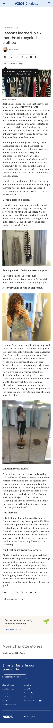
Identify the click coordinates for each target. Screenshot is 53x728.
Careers (5, 693)
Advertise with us (8, 689)
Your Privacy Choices (31, 701)
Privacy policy (29, 693)
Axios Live (27, 685)
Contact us (6, 697)
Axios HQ (27, 689)
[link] (5, 57)
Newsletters (6, 701)
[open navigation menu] (3, 3)
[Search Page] (49, 3)
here (19, 117)
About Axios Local (8, 685)
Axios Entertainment (9, 705)
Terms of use (28, 697)
